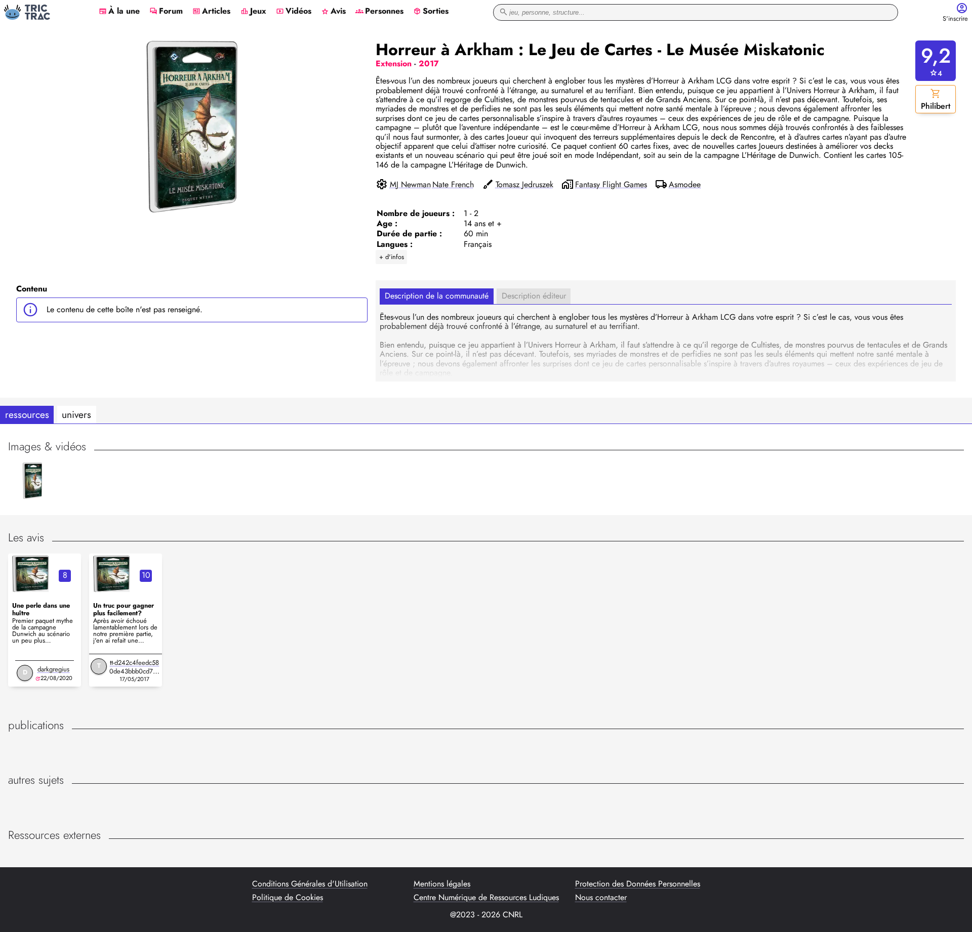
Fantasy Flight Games (611, 184)
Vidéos (293, 12)
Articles (211, 12)
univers (76, 414)
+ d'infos (391, 257)
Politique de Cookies (287, 897)
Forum (166, 12)
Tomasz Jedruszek (524, 184)
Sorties (431, 12)
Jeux (253, 12)
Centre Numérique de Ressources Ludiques (486, 897)
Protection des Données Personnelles (637, 883)
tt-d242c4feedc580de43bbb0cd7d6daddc (134, 671)
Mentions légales (442, 883)
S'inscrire (955, 19)
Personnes (379, 12)
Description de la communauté (437, 296)
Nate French (453, 184)
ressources (27, 414)
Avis (333, 12)
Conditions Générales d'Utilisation (310, 883)
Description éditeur (534, 296)
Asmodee (685, 184)
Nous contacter (601, 897)
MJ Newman (410, 184)
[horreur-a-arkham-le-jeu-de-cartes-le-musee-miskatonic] (30, 574)
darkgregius (53, 669)
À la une (119, 12)
